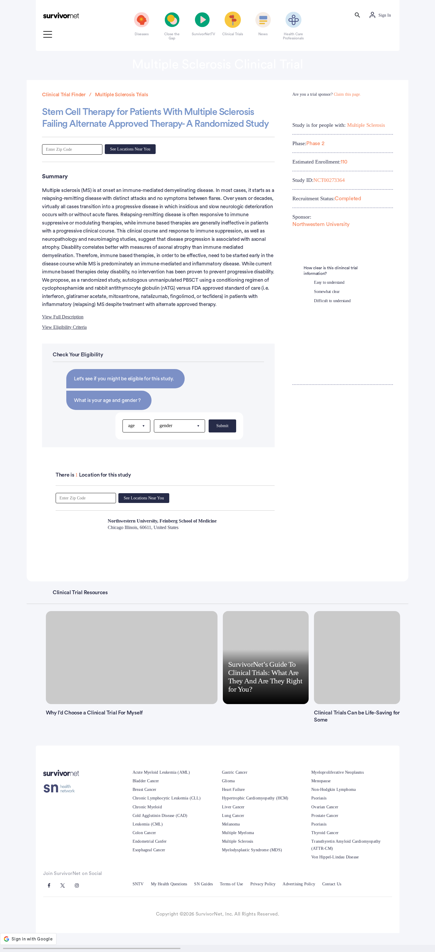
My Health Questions (169, 884)
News (263, 34)
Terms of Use (231, 884)
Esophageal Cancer (149, 850)
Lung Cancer (233, 815)
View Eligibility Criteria (64, 327)
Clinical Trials (232, 34)
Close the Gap (172, 36)
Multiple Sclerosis (366, 125)
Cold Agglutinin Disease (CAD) (160, 815)
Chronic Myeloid (147, 807)
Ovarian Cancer (324, 807)
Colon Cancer (144, 833)
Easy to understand (329, 282)
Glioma (228, 781)
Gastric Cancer (234, 772)
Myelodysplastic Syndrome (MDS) (252, 850)
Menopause (321, 781)
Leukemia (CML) (148, 824)
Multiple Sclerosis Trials (121, 94)
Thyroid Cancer (325, 833)
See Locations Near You (130, 149)
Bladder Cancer (146, 781)
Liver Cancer (233, 807)
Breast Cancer (145, 789)
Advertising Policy (299, 884)
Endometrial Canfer (150, 841)
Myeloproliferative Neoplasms (337, 772)
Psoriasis (318, 798)
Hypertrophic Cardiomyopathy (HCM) (255, 798)
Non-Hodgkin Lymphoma (333, 789)
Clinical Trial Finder (64, 94)
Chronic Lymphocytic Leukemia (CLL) (167, 798)
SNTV (138, 884)
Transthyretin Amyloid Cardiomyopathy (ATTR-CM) (346, 845)
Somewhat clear (327, 291)
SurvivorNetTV (202, 34)
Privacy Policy (263, 884)
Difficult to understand (332, 301)
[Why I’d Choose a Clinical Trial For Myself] (132, 657)
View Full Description (62, 316)
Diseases (142, 34)
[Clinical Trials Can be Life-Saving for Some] (357, 657)
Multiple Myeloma (238, 833)
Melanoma (231, 824)
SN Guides (203, 884)
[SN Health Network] (61, 788)
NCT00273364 (328, 180)
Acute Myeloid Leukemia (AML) (161, 772)
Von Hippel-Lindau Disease (335, 857)
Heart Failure (233, 789)
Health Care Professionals (293, 36)
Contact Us (331, 884)
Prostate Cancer (324, 815)
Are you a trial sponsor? (326, 94)
